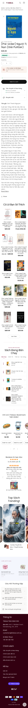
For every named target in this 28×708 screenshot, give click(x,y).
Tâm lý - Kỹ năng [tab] (20, 357)
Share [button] (5, 196)
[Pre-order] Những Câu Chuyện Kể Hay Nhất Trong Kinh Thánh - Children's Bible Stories (7, 301)
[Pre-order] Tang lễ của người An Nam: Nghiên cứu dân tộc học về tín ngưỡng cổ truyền (20, 250)
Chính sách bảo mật (9, 657)
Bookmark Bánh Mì (7, 434)
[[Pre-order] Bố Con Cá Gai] (8, 364)
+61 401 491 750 (8, 640)
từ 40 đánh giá (13, 461)
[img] (14, 459)
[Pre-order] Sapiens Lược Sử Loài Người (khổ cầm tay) (7, 224)
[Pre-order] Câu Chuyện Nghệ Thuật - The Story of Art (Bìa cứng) (21, 276)
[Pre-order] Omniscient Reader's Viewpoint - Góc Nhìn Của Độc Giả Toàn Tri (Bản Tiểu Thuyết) (17, 398)
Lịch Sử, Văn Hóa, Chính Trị (13, 8)
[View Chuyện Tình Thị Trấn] (25, 372)
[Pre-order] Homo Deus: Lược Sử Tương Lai (20, 326)
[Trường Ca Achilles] (8, 380)
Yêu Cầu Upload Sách (10, 674)
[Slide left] (10, 449)
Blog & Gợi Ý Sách (8, 677)
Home (3, 8)
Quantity (3, 60)
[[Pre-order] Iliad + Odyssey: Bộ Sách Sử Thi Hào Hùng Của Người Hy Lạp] (8, 389)
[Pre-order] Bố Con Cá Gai (16, 363)
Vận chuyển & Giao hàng (11, 650)
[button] (3, 3)
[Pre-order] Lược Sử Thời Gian (7, 274)
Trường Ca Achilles (16, 379)
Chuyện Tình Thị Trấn (17, 371)
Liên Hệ (5, 671)
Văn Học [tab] (4, 357)
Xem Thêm (14, 336)
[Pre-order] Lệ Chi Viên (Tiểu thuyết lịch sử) (7, 326)
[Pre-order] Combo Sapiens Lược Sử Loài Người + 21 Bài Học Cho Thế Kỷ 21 (7, 249)
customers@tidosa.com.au (12, 633)
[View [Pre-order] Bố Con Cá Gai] (25, 364)
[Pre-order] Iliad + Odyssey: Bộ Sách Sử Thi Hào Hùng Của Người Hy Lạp (20, 224)
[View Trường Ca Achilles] (25, 380)
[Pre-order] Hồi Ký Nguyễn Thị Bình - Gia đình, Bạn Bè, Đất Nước (20, 301)
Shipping (3, 57)
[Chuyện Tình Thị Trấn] (8, 372)
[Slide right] (17, 449)
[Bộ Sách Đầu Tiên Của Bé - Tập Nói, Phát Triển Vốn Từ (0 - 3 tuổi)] (14, 485)
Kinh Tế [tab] (10, 357)
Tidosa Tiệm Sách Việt (14, 704)
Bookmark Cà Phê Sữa (18, 434)
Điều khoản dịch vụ (9, 660)
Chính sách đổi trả (9, 654)
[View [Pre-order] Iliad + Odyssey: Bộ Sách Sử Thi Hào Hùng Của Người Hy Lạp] (25, 389)
